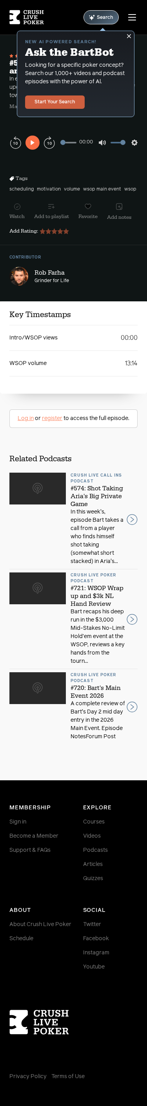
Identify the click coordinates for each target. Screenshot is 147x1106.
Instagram (96, 953)
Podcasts (95, 850)
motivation (49, 189)
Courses (94, 822)
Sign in (17, 822)
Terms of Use (68, 1076)
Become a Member (33, 836)
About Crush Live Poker (40, 924)
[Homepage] (26, 17)
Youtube (94, 967)
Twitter (92, 924)
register (52, 418)
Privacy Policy (28, 1076)
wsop (130, 189)
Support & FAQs (30, 850)
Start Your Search (54, 102)
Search (105, 17)
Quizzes (93, 878)
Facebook (96, 938)
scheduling (21, 189)
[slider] (68, 142)
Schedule (21, 938)
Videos (92, 836)
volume (72, 189)
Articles (93, 864)
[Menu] (132, 17)
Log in (26, 418)
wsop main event (102, 189)
